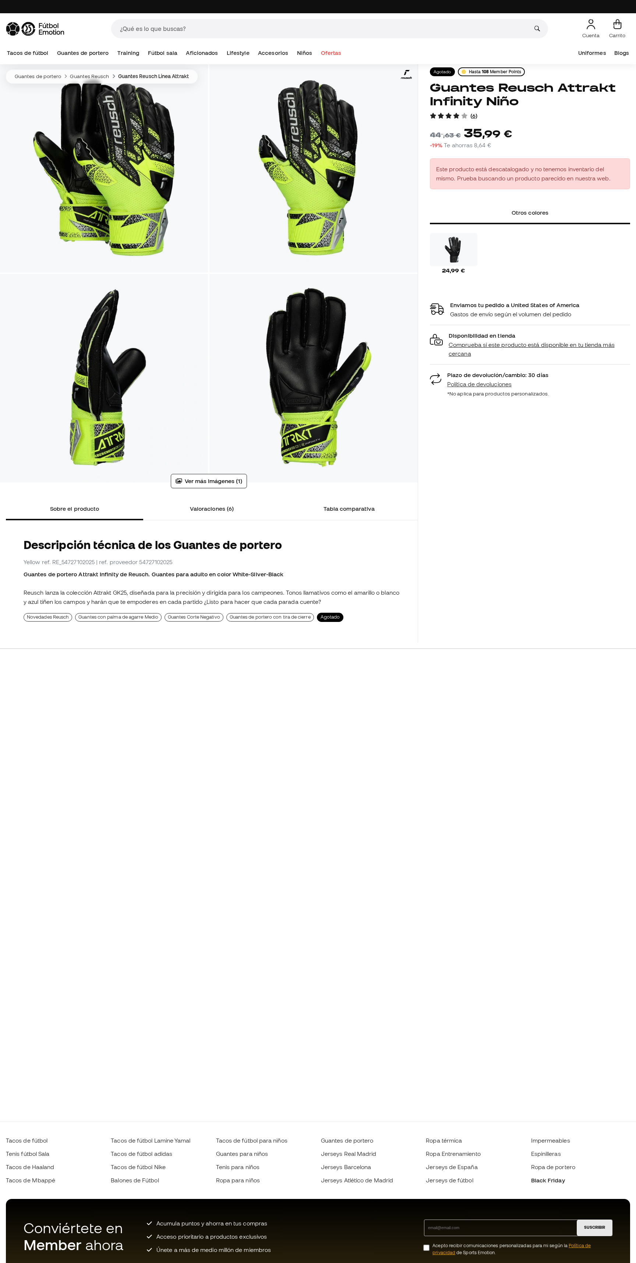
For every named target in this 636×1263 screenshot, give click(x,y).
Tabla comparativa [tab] (349, 508)
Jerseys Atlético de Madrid (357, 1180)
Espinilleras (546, 1153)
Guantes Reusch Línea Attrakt (153, 76)
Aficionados (202, 53)
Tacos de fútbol (27, 53)
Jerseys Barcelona (346, 1167)
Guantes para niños (242, 1153)
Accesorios (273, 53)
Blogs (621, 53)
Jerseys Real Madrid (348, 1153)
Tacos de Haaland (30, 1167)
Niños (304, 53)
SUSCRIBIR (594, 1227)
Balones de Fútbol (135, 1180)
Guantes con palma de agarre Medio (118, 617)
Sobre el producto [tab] (74, 508)
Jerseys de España (451, 1167)
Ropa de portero (553, 1167)
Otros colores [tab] (530, 212)
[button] (530, 345)
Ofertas (331, 53)
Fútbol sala (162, 53)
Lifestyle (238, 53)
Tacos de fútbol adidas (141, 1153)
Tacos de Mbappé (30, 1180)
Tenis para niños (237, 1167)
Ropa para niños (238, 1180)
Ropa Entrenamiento (453, 1153)
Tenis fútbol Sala (27, 1153)
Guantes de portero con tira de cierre (270, 617)
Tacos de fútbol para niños (251, 1140)
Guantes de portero (83, 53)
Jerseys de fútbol (449, 1180)
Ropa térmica (444, 1140)
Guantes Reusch (89, 76)
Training (128, 53)
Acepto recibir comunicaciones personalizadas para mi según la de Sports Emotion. (511, 1249)
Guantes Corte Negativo (194, 617)
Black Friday (548, 1180)
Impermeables (550, 1140)
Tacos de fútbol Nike (138, 1167)
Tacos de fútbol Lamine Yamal (150, 1140)
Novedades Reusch (48, 617)
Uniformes (592, 53)
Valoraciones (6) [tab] (212, 508)
